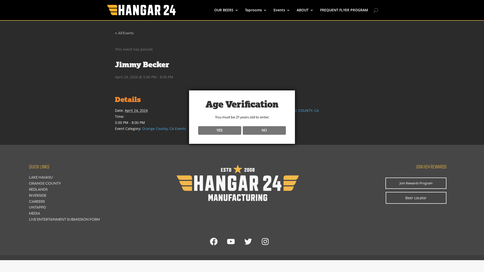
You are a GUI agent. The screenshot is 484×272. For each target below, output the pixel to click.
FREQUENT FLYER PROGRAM (344, 10)
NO (264, 130)
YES (220, 130)
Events (279, 10)
